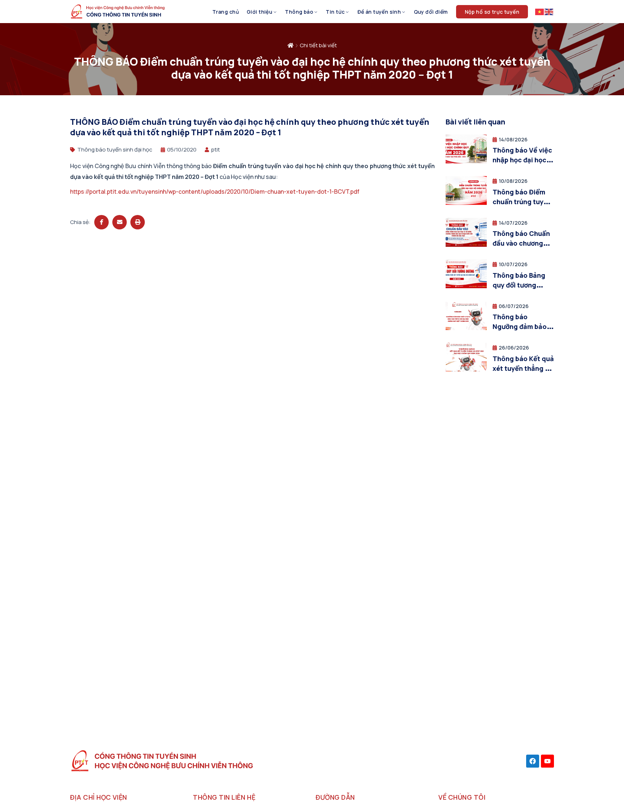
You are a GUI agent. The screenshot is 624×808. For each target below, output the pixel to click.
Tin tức (335, 11)
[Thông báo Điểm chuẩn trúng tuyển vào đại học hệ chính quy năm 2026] (466, 203)
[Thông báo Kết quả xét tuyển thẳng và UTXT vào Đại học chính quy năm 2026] (466, 369)
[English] (549, 11)
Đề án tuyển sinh (379, 11)
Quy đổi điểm (431, 11)
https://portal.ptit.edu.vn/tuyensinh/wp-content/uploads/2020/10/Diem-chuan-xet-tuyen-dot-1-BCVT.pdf (214, 192)
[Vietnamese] (540, 11)
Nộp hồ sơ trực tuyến (492, 11)
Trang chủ (225, 11)
